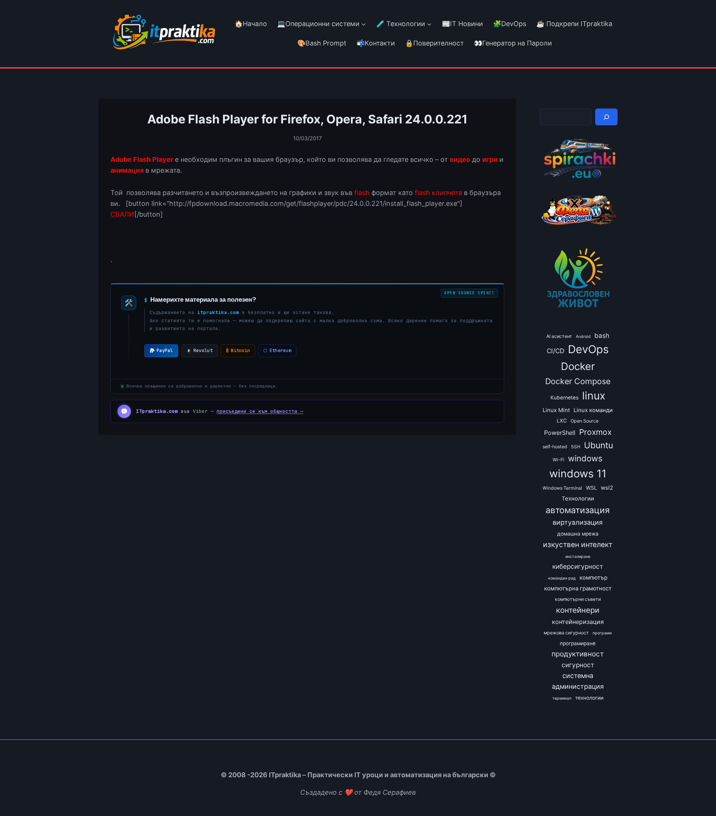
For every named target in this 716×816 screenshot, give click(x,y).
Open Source (585, 421)
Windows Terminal (562, 488)
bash (601, 335)
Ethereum (277, 351)
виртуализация (578, 522)
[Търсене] (606, 117)
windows (585, 458)
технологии (589, 698)
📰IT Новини (462, 24)
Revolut (203, 351)
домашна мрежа (578, 534)
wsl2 (607, 487)
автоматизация (578, 510)
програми (602, 633)
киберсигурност (577, 566)
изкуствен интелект (577, 544)
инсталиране (577, 556)
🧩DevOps (509, 24)
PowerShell (559, 432)
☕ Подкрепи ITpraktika (574, 24)
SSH (575, 446)
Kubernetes (564, 398)
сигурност (578, 665)
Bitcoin (238, 351)
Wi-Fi (558, 459)
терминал (561, 698)
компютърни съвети (578, 599)
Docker (578, 366)
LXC (562, 421)
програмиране (578, 643)
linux (593, 395)
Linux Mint (556, 410)
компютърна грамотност (578, 588)
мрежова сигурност (566, 632)
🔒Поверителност (434, 43)
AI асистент (559, 336)
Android (583, 336)
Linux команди (593, 410)
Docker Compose (577, 381)
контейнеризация (578, 621)
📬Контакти (376, 43)
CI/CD (555, 351)
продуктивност (578, 654)
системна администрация (578, 681)
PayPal (165, 351)
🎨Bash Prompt (320, 43)
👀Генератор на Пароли (513, 43)
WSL (591, 488)
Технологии (578, 498)
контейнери (577, 610)
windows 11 (577, 473)
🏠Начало (251, 24)
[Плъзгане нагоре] (697, 793)
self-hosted (555, 446)
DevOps (588, 349)
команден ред (562, 578)
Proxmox (595, 432)
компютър (593, 577)
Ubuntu (598, 445)
